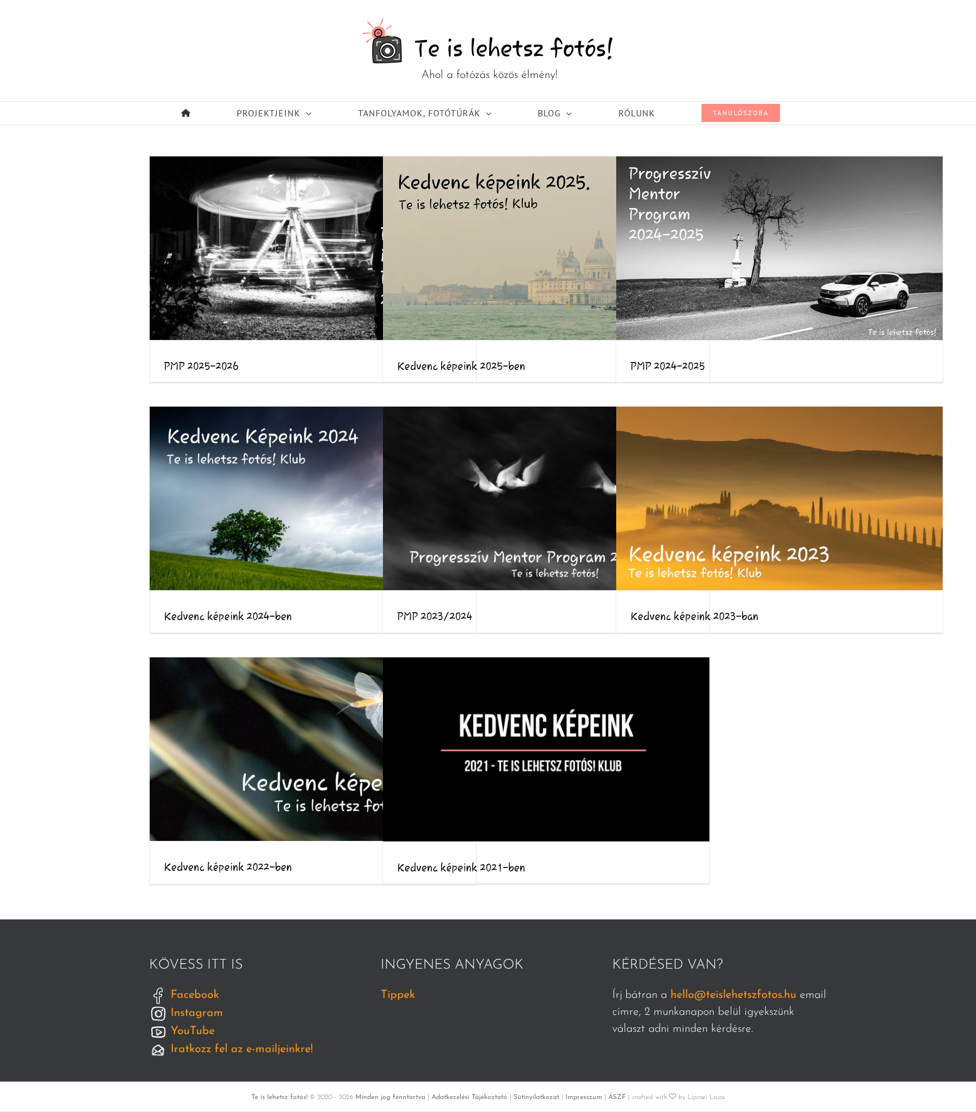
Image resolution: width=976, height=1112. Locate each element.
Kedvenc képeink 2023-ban (779, 498)
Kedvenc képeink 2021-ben (546, 749)
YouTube (191, 1031)
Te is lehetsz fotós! (279, 1097)
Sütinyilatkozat (536, 1097)
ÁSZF (617, 1097)
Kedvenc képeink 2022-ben (313, 749)
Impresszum (583, 1097)
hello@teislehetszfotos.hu (733, 995)
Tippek (398, 995)
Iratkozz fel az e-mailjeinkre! (240, 1049)
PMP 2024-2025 (779, 248)
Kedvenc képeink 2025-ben (546, 248)
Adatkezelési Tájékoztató (469, 1097)
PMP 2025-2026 (313, 248)
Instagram (195, 1013)
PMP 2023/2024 (546, 498)
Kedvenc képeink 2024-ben (313, 498)
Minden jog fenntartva (390, 1097)
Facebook (193, 995)
